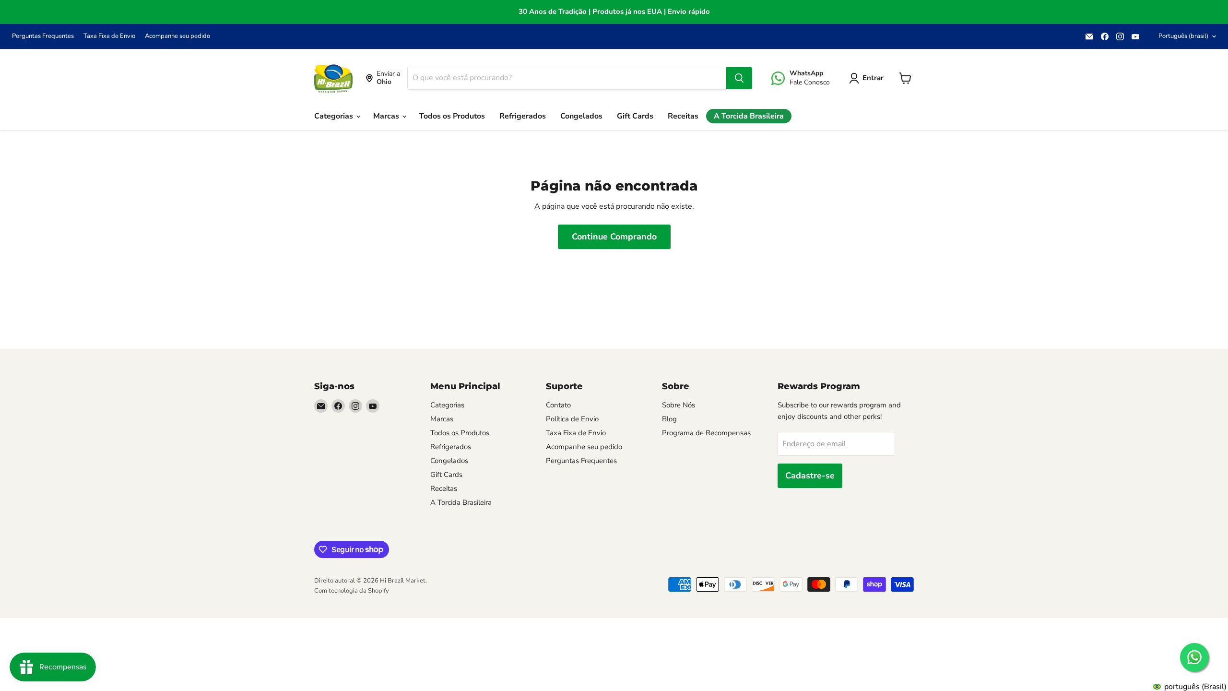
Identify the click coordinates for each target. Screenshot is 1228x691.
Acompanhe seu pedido (177, 36)
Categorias (334, 116)
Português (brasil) (1183, 36)
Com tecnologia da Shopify (351, 590)
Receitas (683, 116)
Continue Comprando (614, 236)
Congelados (581, 116)
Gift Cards (635, 116)
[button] (868, 78)
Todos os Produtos (452, 116)
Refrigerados (522, 116)
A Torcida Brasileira (749, 116)
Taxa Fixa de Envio (109, 36)
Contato (558, 405)
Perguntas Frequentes (43, 36)
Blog (669, 419)
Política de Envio (572, 419)
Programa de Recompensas (706, 433)
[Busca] (739, 78)
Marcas (387, 116)
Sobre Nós (678, 405)
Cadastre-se (810, 475)
